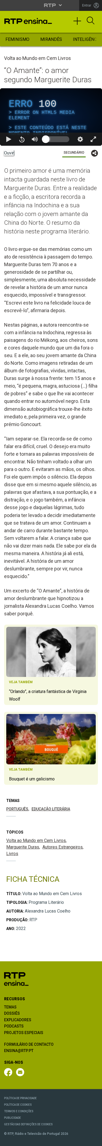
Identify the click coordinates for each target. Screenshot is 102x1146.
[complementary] (51, 573)
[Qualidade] (80, 1139)
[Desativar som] (34, 1139)
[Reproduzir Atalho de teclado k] (8, 1139)
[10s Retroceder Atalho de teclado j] (21, 1139)
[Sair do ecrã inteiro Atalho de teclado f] (93, 1139)
